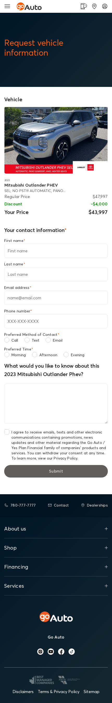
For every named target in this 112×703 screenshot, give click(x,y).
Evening (77, 355)
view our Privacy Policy (57, 458)
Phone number (18, 311)
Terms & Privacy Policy (58, 691)
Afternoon (48, 355)
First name (14, 241)
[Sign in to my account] (105, 6)
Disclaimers (23, 691)
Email (58, 340)
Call (14, 340)
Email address (18, 287)
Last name (14, 264)
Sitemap (91, 691)
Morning (18, 355)
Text (36, 340)
